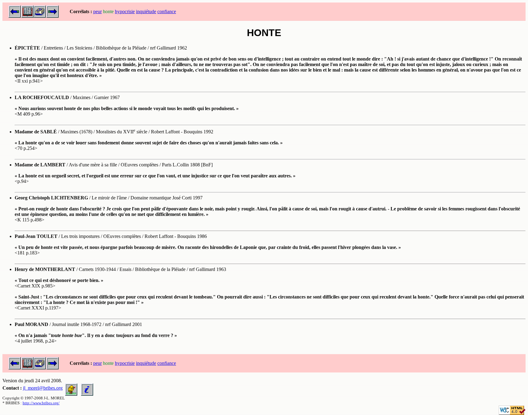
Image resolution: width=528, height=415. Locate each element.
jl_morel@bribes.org (43, 388)
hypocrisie (125, 11)
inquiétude (146, 11)
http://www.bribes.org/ (41, 403)
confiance (166, 11)
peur (97, 11)
